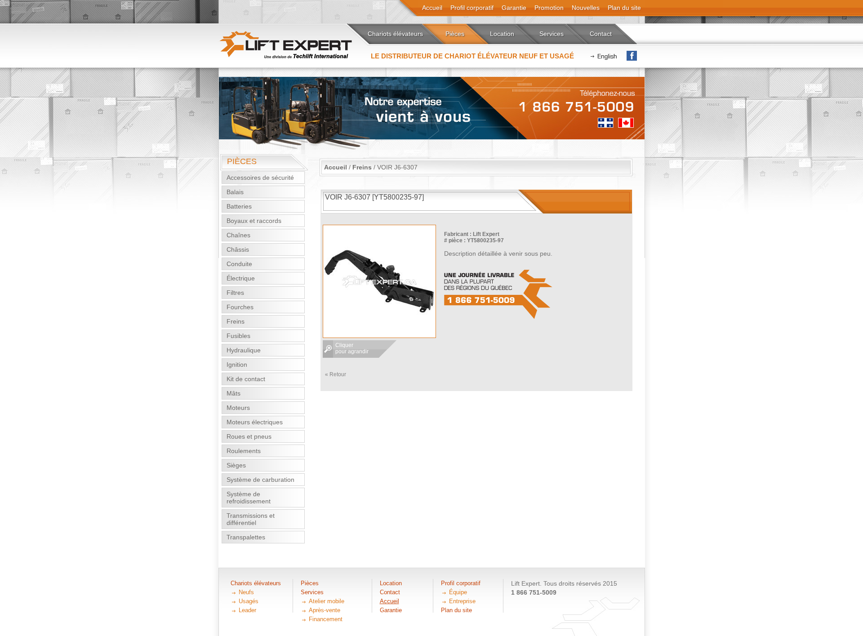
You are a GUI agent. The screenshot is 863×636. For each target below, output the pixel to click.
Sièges (236, 465)
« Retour (335, 374)
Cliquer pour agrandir (352, 348)
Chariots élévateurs (395, 33)
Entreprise (462, 601)
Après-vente (324, 610)
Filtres (235, 292)
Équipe (458, 592)
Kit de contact (246, 378)
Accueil (335, 167)
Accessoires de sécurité (260, 177)
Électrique (241, 278)
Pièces (454, 33)
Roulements (244, 450)
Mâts (233, 393)
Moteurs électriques (255, 422)
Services (551, 33)
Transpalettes (246, 537)
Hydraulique (244, 350)
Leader (247, 610)
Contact (601, 33)
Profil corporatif (472, 7)
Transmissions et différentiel (251, 519)
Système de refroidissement (249, 497)
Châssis (238, 249)
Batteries (239, 206)
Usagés (248, 601)
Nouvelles (586, 7)
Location (502, 33)
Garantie (514, 7)
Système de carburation (260, 479)
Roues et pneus (249, 436)
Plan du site (624, 7)
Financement (326, 619)
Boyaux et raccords (254, 220)
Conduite (239, 263)
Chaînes (238, 235)
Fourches (240, 307)
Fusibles (238, 335)
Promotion (549, 7)
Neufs (246, 592)
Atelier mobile (326, 601)
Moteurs (238, 407)
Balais (235, 192)
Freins (236, 321)
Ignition (237, 364)
